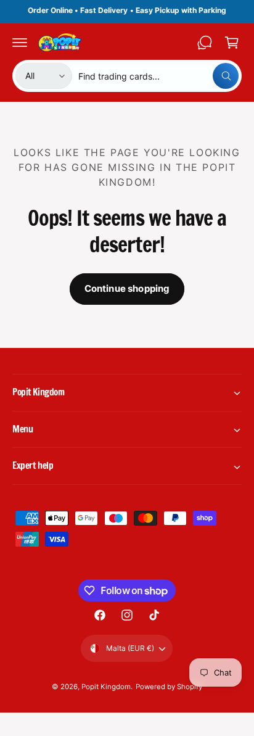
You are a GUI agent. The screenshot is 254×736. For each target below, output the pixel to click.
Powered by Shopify (169, 686)
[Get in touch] (204, 42)
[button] (19, 42)
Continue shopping (127, 288)
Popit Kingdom (106, 686)
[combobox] (158, 76)
